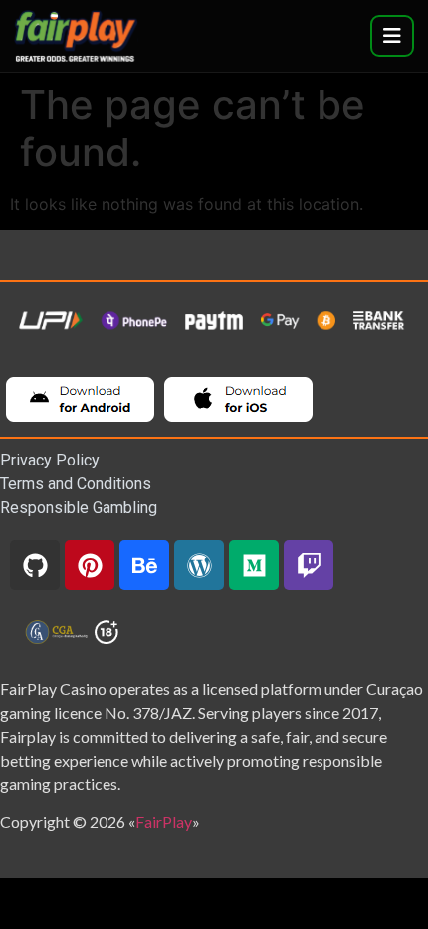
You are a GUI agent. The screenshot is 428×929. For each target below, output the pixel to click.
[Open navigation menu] (392, 36)
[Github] (35, 565)
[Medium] (254, 565)
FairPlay (163, 821)
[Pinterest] (89, 565)
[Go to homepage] (76, 35)
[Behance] (144, 565)
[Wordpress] (199, 565)
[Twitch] (308, 565)
